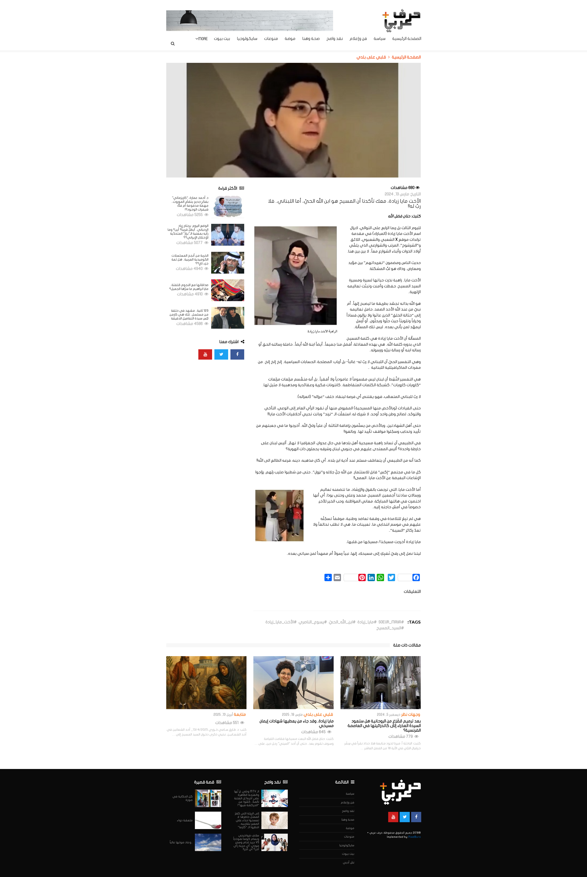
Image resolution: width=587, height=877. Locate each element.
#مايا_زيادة (367, 622)
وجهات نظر (410, 714)
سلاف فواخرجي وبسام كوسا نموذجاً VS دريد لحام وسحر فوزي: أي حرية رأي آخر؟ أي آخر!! (246, 842)
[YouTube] (205, 354)
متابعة (240, 714)
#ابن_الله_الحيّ (342, 622)
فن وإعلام (358, 39)
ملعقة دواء (185, 820)
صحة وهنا (311, 39)
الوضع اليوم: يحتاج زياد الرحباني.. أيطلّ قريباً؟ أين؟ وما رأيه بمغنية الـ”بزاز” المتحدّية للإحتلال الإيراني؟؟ (188, 231)
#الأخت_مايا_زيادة (281, 622)
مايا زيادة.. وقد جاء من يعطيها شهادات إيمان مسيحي (297, 723)
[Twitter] (221, 354)
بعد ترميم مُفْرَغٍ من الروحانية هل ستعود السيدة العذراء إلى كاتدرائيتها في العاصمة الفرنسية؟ (384, 726)
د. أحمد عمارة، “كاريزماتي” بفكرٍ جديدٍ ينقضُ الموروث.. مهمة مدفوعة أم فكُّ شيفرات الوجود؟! (190, 203)
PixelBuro (414, 836)
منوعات (271, 39)
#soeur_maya (391, 622)
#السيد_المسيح (390, 628)
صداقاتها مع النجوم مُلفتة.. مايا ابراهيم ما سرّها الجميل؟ (188, 287)
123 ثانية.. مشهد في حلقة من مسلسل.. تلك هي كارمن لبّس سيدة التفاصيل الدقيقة (188, 314)
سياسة (379, 39)
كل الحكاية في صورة (182, 798)
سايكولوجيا (247, 39)
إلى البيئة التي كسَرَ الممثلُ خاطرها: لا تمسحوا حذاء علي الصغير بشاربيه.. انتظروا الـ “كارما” (247, 820)
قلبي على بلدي (318, 714)
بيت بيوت (222, 39)
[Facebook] (237, 354)
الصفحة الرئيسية (406, 39)
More (203, 39)
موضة (290, 39)
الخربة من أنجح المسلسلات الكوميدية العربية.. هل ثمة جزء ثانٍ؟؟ (190, 259)
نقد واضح (335, 39)
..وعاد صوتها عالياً (181, 842)
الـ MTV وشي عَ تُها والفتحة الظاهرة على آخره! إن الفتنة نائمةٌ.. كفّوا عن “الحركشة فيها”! (246, 798)
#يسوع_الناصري (313, 622)
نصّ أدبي (348, 862)
